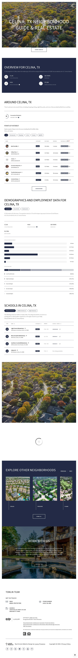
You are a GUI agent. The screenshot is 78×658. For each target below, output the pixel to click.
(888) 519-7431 (33, 617)
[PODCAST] (31, 648)
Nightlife (41, 135)
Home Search (39, 49)
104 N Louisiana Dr (15, 160)
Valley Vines (14, 152)
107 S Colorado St (15, 174)
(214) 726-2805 (47, 603)
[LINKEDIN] (15, 648)
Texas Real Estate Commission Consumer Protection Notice (39, 623)
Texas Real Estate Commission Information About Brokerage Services (41, 624)
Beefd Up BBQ (14, 146)
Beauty (34, 135)
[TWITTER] (23, 648)
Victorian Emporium (16, 165)
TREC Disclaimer (27, 626)
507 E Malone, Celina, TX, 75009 (17, 352)
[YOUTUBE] (19, 648)
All (7, 135)
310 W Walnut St (15, 167)
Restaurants (13, 135)
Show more (39, 188)
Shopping (21, 135)
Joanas (13, 158)
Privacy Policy (66, 644)
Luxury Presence (40, 644)
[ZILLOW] (27, 648)
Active (28, 135)
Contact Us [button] (39, 564)
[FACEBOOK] (7, 648)
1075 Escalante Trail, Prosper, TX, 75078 (19, 344)
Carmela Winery (14, 179)
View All (39, 516)
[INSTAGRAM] (11, 648)
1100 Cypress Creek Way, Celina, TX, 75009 (19, 330)
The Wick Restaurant (16, 172)
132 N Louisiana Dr (15, 181)
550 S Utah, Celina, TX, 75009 (17, 337)
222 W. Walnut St (15, 154)
